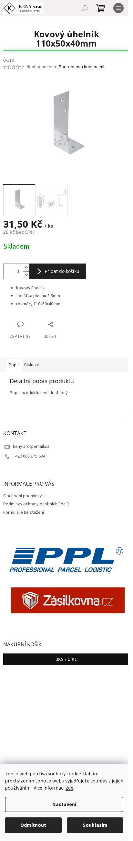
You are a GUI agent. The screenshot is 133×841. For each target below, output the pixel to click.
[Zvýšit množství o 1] (26, 267)
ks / (66, 659)
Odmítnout (33, 825)
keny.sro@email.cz (31, 446)
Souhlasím (95, 825)
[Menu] (118, 8)
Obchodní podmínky (22, 496)
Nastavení (64, 804)
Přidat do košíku (62, 271)
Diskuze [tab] (31, 365)
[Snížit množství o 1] (26, 275)
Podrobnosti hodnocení (81, 67)
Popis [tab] (14, 365)
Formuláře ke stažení (23, 512)
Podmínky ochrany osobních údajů (36, 504)
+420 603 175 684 (29, 456)
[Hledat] (84, 8)
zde (69, 788)
